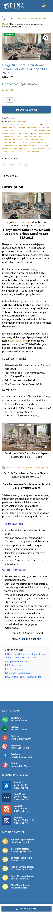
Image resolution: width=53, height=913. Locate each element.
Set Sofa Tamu (29, 18)
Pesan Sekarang (26, 109)
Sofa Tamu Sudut (17, 151)
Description (11, 176)
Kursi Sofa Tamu (21, 221)
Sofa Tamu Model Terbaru (19, 148)
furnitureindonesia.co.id (22, 869)
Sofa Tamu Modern (37, 148)
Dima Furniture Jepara (21, 757)
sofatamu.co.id (18, 860)
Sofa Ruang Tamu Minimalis (20, 133)
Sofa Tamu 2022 (38, 133)
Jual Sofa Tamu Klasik (32, 124)
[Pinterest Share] (19, 164)
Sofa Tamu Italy (14, 139)
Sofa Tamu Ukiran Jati (34, 151)
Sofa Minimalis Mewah (11, 130)
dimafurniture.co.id (20, 842)
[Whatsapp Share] (26, 164)
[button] (45, 37)
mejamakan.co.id (19, 888)
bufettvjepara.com (19, 879)
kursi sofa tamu (19, 340)
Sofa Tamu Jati (28, 139)
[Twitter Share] (12, 164)
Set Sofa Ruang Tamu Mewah (24, 127)
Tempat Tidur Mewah (21, 739)
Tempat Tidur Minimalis (22, 766)
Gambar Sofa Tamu (15, 124)
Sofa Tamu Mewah (18, 121)
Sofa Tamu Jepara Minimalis (19, 142)
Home (18, 18)
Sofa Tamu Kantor (39, 142)
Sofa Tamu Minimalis (22, 145)
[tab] (11, 176)
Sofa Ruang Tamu (28, 130)
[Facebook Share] (4, 164)
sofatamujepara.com (21, 851)
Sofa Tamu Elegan (21, 136)
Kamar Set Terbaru (20, 748)
